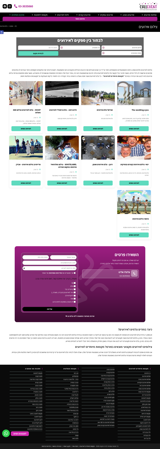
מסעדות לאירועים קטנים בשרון (106, 425)
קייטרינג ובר (69, 289)
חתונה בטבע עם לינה (36, 389)
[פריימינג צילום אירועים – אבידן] (26, 148)
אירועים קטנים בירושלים (107, 379)
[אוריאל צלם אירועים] (98, 93)
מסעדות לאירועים (145, 410)
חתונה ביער (39, 407)
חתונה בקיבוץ (38, 395)
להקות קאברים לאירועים (35, 426)
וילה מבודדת (147, 435)
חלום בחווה (75, 438)
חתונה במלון (38, 398)
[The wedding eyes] (134, 93)
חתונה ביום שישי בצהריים (35, 401)
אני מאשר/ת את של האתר (57, 273)
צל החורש (75, 429)
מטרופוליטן (75, 376)
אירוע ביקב (111, 391)
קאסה (76, 435)
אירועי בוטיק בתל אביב (108, 385)
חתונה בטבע (38, 386)
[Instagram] (10, 6)
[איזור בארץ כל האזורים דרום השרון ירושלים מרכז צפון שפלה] (80, 47)
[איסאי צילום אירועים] (134, 202)
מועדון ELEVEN (74, 407)
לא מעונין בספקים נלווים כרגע (63, 302)
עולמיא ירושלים (74, 398)
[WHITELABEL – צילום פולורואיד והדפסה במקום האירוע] (62, 148)
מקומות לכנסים (110, 404)
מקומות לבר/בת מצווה (144, 392)
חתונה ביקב (39, 410)
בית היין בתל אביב (73, 432)
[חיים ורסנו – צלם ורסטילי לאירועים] (62, 93)
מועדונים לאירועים (145, 401)
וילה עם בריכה (146, 432)
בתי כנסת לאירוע (145, 407)
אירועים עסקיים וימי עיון (108, 407)
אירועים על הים (146, 395)
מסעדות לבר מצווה (109, 416)
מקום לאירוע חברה (109, 397)
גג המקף (76, 417)
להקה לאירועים (38, 420)
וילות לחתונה (146, 420)
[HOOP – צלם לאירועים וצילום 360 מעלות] (26, 93)
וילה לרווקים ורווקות (145, 423)
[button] (134, 128)
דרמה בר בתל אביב (73, 420)
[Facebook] (5, 6)
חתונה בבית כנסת (37, 404)
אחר (71, 298)
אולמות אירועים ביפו (145, 386)
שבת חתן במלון (146, 404)
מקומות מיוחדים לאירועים (87, 446)
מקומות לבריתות (146, 414)
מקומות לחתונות (37, 373)
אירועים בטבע (110, 369)
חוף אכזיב (75, 414)
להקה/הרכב (69, 295)
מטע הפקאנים (74, 386)
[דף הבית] (16, 26)
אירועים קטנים (110, 372)
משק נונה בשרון (74, 426)
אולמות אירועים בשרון (144, 389)
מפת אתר (75, 446)
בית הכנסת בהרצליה (72, 404)
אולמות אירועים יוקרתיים (143, 383)
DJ (72, 283)
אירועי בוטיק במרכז (109, 388)
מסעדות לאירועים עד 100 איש (106, 422)
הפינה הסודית (74, 383)
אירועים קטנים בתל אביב (107, 376)
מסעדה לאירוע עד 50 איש (107, 419)
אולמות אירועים (146, 376)
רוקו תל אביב (75, 395)
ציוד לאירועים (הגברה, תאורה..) (62, 292)
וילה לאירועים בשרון (145, 429)
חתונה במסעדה (37, 392)
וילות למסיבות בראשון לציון (143, 426)
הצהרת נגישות (56, 446)
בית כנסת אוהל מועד (72, 410)
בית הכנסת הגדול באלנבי (71, 389)
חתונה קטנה (38, 376)
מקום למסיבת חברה (108, 401)
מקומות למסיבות (145, 398)
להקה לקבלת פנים (37, 423)
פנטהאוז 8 (75, 423)
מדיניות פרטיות (46, 446)
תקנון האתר (66, 446)
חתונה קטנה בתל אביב (36, 379)
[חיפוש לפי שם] (38, 47)
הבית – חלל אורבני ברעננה (70, 379)
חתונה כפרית (38, 383)
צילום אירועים (3, 26)
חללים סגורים (110, 394)
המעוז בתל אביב (73, 401)
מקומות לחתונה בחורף (36, 414)
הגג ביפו (76, 373)
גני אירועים (147, 373)
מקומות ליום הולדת (145, 417)
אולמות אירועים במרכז (144, 379)
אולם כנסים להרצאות (108, 410)
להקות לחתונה (38, 417)
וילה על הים (147, 438)
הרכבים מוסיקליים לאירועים (34, 429)
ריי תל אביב (75, 392)
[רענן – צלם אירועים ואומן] (98, 148)
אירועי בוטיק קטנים (109, 382)
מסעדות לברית (110, 413)
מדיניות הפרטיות (55, 273)
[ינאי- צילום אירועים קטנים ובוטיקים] (134, 148)
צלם (71, 286)
